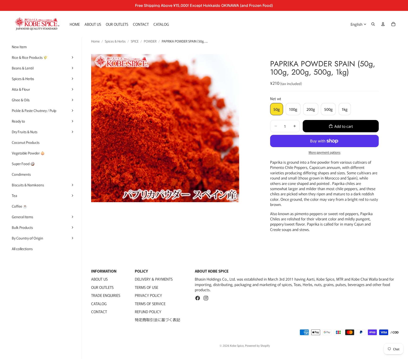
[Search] (373, 24)
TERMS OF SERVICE (150, 303)
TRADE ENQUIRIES (105, 295)
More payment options (324, 152)
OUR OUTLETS (102, 287)
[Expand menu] (72, 57)
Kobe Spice (237, 345)
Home (95, 41)
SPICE (135, 41)
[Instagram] (206, 298)
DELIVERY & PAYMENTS (154, 279)
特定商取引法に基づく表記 (157, 320)
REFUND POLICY (148, 311)
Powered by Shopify (257, 345)
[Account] (383, 24)
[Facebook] (197, 298)
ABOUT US (99, 279)
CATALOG (98, 303)
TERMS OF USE (146, 287)
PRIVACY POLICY (148, 295)
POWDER (150, 41)
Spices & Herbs (115, 41)
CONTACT (99, 311)
